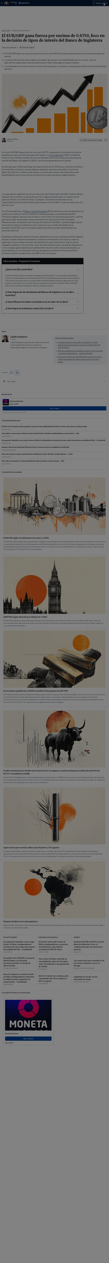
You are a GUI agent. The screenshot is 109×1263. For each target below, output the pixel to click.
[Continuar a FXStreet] (104, 5)
